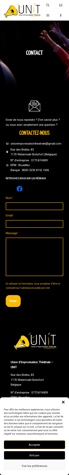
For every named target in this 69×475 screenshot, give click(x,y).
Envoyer (13, 301)
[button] (63, 402)
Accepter (34, 445)
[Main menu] (47, 15)
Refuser (34, 455)
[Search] (47, 5)
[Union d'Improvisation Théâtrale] (23, 10)
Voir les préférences (34, 466)
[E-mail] (60, 5)
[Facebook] (60, 15)
